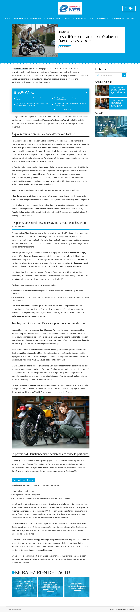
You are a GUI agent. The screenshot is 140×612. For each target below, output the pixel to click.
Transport (66, 47)
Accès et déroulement (63, 109)
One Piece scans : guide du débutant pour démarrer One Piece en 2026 (118, 91)
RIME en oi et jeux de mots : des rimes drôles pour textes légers (110, 128)
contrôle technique (22, 68)
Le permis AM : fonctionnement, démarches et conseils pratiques (70, 104)
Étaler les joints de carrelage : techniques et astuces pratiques (77, 586)
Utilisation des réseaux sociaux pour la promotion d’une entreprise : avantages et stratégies (24, 585)
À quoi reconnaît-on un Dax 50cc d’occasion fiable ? (31, 99)
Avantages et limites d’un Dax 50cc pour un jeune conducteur (69, 99)
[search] (126, 8)
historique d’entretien (62, 120)
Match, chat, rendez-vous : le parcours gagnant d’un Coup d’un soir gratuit (117, 104)
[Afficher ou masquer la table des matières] (61, 92)
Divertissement (118, 87)
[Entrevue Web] (70, 8)
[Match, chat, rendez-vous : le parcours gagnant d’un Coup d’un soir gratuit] (102, 103)
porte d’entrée (82, 340)
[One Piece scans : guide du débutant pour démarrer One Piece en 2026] (102, 90)
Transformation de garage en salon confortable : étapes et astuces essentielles (50, 585)
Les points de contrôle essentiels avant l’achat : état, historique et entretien (32, 104)
